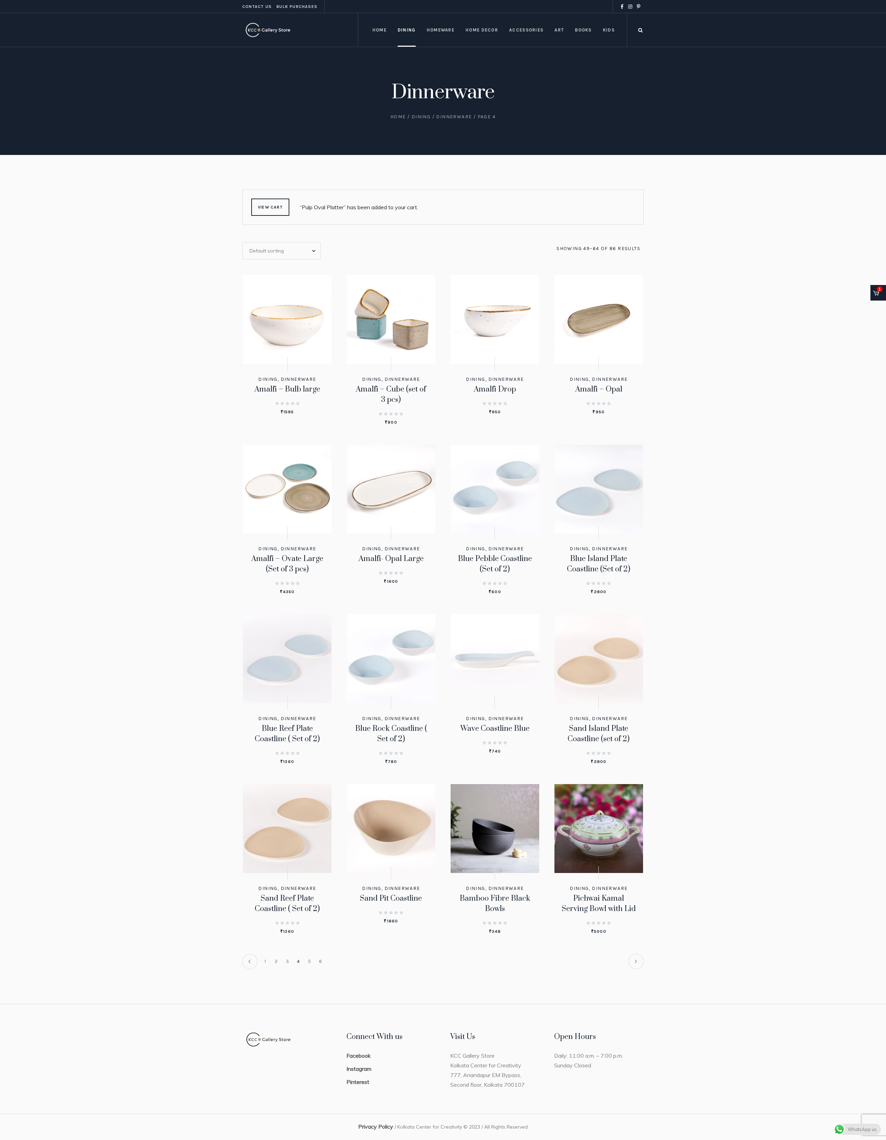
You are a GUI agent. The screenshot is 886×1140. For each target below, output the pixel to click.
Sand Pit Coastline (391, 898)
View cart (270, 207)
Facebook (358, 1055)
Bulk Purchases (297, 6)
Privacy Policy (375, 1126)
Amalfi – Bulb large (287, 389)
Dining (421, 117)
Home (398, 117)
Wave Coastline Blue (495, 728)
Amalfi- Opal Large (391, 558)
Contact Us (257, 6)
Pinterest (357, 1081)
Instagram (358, 1068)
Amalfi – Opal (598, 389)
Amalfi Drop (495, 389)
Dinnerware (454, 117)
